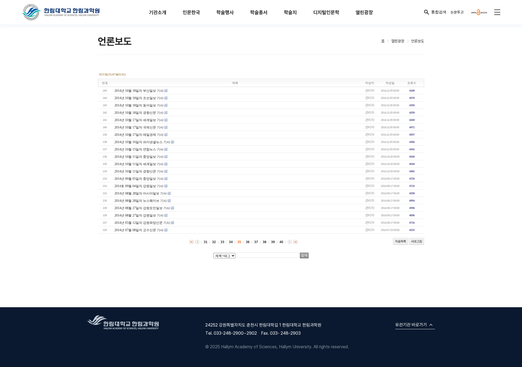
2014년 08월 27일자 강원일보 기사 (138, 215)
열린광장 (364, 12)
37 (256, 242)
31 (205, 242)
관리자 (369, 90)
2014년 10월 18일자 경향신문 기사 (138, 113)
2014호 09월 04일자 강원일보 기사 (138, 186)
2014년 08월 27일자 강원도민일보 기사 (142, 208)
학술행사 (225, 12)
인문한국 (191, 12)
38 (264, 242)
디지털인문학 (326, 12)
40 (281, 242)
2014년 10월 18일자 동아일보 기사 (138, 105)
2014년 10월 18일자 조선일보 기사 (138, 98)
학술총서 (259, 12)
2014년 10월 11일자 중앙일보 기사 (138, 157)
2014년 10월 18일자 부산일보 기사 (138, 91)
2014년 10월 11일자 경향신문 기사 (138, 171)
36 (248, 242)
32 (214, 242)
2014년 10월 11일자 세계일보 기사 (138, 164)
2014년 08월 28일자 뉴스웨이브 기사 (140, 201)
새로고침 (416, 241)
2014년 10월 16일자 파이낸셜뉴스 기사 (142, 142)
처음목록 (400, 241)
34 (231, 242)
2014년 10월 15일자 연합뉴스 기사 (138, 149)
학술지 (290, 12)
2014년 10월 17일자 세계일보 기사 (138, 120)
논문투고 (457, 12)
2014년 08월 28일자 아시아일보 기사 (140, 193)
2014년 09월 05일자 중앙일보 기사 (138, 179)
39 (273, 242)
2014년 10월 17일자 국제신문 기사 (138, 127)
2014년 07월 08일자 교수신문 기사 (138, 230)
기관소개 (157, 12)
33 (222, 242)
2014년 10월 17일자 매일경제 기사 (138, 135)
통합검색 (438, 12)
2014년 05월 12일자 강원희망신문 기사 (142, 223)
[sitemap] (497, 12)
